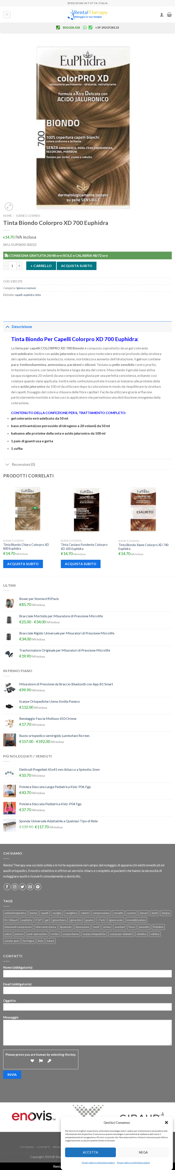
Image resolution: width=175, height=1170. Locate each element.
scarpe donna (71, 934)
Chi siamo (27, 1147)
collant (85, 913)
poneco (19, 934)
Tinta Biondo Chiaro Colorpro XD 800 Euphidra (26, 547)
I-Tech (101, 920)
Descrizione (22, 326)
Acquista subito (76, 266)
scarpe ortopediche (94, 934)
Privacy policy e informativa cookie (98, 1162)
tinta (38, 295)
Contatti (43, 1147)
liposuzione (82, 927)
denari (144, 913)
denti (155, 913)
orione (107, 927)
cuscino (131, 913)
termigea (28, 941)
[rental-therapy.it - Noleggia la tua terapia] (87, 14)
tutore (50, 941)
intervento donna (46, 927)
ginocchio (76, 920)
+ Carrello (41, 266)
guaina (89, 920)
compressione (101, 913)
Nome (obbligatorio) (17, 967)
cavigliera (71, 913)
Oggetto (9, 1000)
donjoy (166, 913)
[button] (166, 1122)
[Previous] (3, 529)
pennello (144, 927)
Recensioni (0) (23, 464)
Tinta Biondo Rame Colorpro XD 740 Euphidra (143, 547)
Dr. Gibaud (11, 920)
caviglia (56, 913)
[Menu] (7, 14)
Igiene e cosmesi (28, 215)
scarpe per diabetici (121, 934)
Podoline (158, 927)
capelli (18, 295)
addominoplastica (15, 913)
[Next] (171, 529)
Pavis (132, 927)
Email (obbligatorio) (17, 984)
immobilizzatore (136, 920)
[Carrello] (169, 14)
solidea (154, 934)
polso (7, 934)
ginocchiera (59, 920)
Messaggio (11, 1017)
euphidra (28, 295)
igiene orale (116, 920)
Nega (143, 1152)
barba (33, 913)
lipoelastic (66, 927)
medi (96, 927)
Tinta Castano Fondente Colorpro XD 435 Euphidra (84, 547)
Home (7, 215)
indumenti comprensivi (18, 927)
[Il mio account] (162, 14)
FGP (38, 920)
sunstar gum (11, 941)
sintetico (142, 934)
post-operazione (37, 934)
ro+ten (55, 934)
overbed (120, 927)
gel (47, 920)
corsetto (118, 913)
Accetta (90, 1152)
